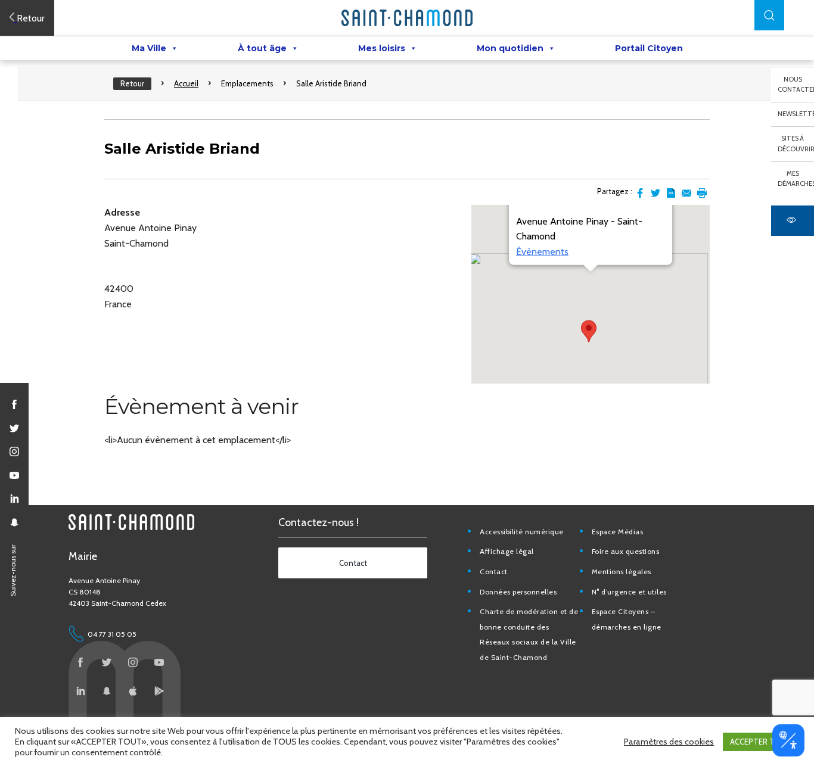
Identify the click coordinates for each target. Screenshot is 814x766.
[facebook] (14, 404)
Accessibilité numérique (522, 531)
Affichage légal (507, 551)
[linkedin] (14, 498)
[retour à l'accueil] (407, 18)
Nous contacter (796, 84)
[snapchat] (14, 522)
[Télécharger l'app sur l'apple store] (133, 691)
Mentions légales (621, 571)
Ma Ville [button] (149, 48)
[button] (769, 15)
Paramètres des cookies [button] (669, 741)
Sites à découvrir (796, 143)
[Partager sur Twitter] (655, 193)
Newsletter (796, 114)
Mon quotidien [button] (510, 48)
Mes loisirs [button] (381, 48)
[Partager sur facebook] (640, 193)
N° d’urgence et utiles (629, 591)
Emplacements (247, 83)
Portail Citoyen (649, 48)
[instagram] (14, 451)
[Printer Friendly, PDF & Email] (671, 193)
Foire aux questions (626, 551)
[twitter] (14, 428)
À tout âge (262, 48)
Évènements (542, 251)
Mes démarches (796, 178)
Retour (132, 83)
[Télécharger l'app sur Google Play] (159, 691)
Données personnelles (518, 591)
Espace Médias (618, 531)
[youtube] (14, 475)
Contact (494, 571)
